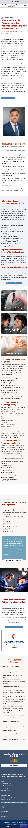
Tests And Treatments (6, 790)
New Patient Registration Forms (14, 627)
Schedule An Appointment (8, 97)
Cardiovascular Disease (6, 783)
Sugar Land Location (7, 814)
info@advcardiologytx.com (7, 807)
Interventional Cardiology (14, 308)
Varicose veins (6, 528)
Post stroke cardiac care (8, 531)
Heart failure (5, 524)
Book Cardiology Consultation (14, 282)
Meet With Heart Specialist (13, 560)
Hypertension (6, 519)
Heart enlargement (7, 523)
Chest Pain (5, 518)
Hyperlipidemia (6, 521)
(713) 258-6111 (15, 1)
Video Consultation (5, 792)
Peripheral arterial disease (9, 530)
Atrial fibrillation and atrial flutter (10, 526)
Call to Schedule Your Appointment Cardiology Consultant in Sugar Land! (14, 642)
